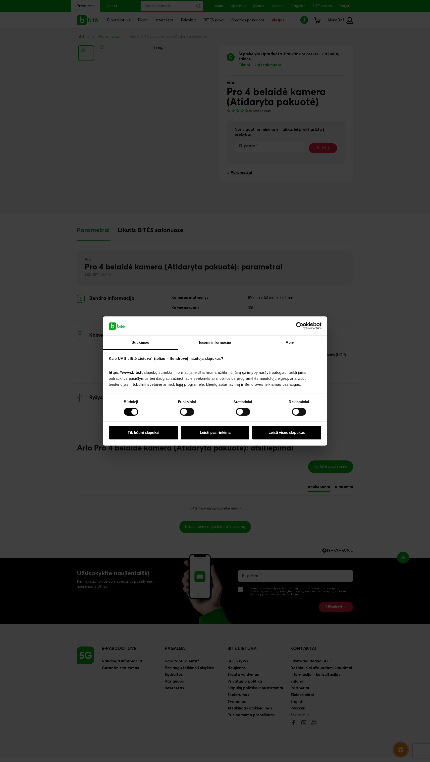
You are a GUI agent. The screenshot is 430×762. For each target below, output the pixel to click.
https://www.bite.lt (126, 372)
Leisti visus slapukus (287, 432)
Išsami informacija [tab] (215, 342)
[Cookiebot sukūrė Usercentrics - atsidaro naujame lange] (300, 326)
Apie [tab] (290, 342)
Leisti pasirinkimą (215, 432)
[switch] (187, 412)
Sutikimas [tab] (140, 342)
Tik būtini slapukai (143, 432)
